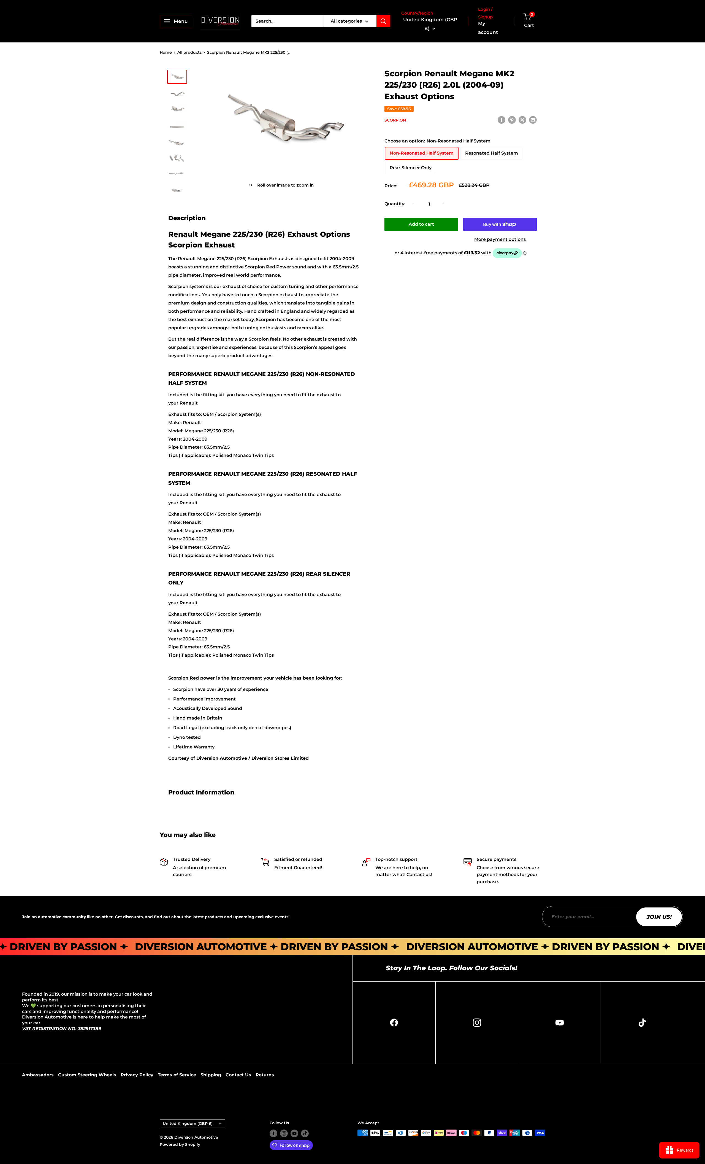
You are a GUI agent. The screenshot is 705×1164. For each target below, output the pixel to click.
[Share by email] (533, 120)
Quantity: (394, 203)
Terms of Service (177, 1074)
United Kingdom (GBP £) (188, 1123)
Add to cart (421, 224)
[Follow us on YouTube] (294, 1133)
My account (488, 28)
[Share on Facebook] (501, 120)
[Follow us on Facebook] (273, 1133)
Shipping (210, 1074)
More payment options (500, 239)
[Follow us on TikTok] (305, 1133)
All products (189, 52)
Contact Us (238, 1074)
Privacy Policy (137, 1074)
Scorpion (395, 120)
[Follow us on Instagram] (284, 1133)
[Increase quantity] (444, 204)
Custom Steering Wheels (87, 1074)
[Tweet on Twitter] (522, 120)
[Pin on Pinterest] (512, 120)
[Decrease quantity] (415, 204)
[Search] (383, 21)
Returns (265, 1074)
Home (166, 52)
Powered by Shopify (180, 1144)
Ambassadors (38, 1074)
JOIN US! (659, 917)
